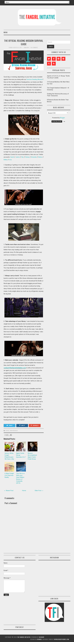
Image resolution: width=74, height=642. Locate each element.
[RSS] (54, 63)
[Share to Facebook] (11, 435)
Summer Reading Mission (34, 79)
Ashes (40, 157)
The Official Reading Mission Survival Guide (23, 42)
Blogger (62, 118)
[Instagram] (59, 59)
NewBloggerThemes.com (61, 639)
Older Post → (39, 490)
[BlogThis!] (7, 435)
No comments (34, 47)
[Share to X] (9, 435)
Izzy (10, 159)
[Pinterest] (63, 59)
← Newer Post (8, 490)
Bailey (5, 159)
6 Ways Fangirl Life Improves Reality (9, 475)
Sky (22, 157)
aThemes (39, 639)
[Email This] (5, 435)
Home (24, 490)
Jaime (18, 157)
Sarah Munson (14, 430)
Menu (6, 32)
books (7, 430)
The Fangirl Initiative (23, 637)
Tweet (11, 425)
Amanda (33, 157)
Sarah (12, 157)
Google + (36, 425)
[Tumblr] (49, 63)
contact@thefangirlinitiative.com (15, 368)
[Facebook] (54, 59)
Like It (23, 425)
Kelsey (27, 157)
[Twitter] (49, 59)
